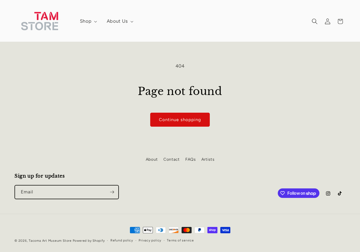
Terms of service (180, 240)
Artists (208, 159)
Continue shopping (180, 119)
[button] (85, 21)
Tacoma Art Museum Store (50, 241)
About (152, 159)
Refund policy (121, 240)
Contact (171, 159)
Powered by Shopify (89, 241)
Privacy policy (150, 240)
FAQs (190, 159)
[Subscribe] (112, 192)
